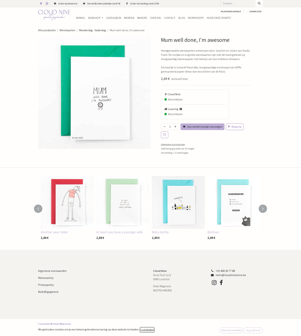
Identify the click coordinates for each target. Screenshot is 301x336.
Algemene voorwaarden (52, 271)
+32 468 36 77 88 (225, 271)
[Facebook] (41, 3)
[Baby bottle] (178, 202)
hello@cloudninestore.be (231, 275)
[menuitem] (81, 17)
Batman (213, 232)
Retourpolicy (45, 278)
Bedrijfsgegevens (48, 292)
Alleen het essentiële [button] (231, 330)
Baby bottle (160, 232)
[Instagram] (47, 3)
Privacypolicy (46, 285)
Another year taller (54, 232)
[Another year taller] (67, 202)
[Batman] (233, 202)
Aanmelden (255, 11)
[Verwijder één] (164, 127)
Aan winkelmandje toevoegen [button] (204, 127)
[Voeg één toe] (176, 127)
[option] (150, 208)
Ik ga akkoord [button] (253, 330)
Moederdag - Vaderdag (92, 30)
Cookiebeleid (147, 329)
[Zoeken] (259, 3)
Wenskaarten (67, 30)
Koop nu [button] (236, 127)
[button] (40, 208)
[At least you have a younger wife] (122, 202)
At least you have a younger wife (119, 232)
